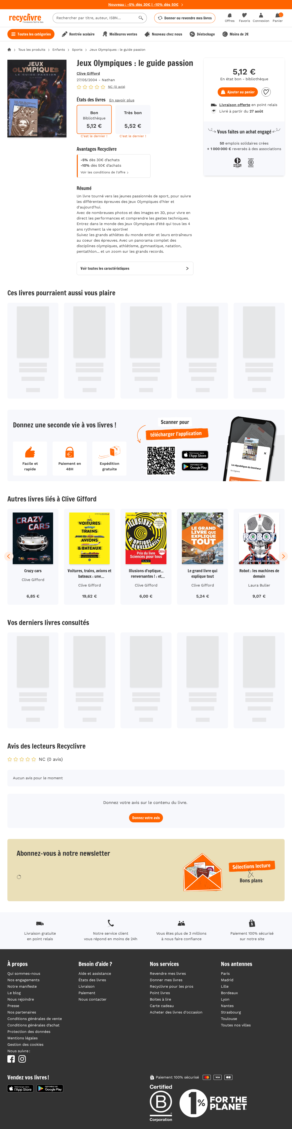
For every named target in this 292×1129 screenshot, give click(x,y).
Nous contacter (92, 999)
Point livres (160, 993)
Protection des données (28, 1031)
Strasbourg (231, 1012)
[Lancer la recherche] (141, 18)
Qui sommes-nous (23, 973)
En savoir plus (121, 100)
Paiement (86, 993)
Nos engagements (23, 980)
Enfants (58, 49)
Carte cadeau (162, 1006)
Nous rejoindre (20, 999)
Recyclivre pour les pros (171, 986)
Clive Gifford (88, 73)
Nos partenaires (21, 1012)
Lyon (225, 999)
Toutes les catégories (34, 34)
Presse (13, 1006)
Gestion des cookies (25, 1044)
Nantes (227, 1006)
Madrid (227, 980)
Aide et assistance (94, 973)
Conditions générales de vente (34, 1018)
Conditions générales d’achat (33, 1025)
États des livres (92, 980)
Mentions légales (22, 1038)
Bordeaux (229, 993)
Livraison (86, 986)
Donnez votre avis (146, 817)
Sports (77, 49)
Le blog (14, 993)
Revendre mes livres (168, 973)
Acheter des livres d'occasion (176, 1012)
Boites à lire (160, 999)
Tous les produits (31, 49)
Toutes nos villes (236, 1025)
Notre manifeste (22, 986)
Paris (225, 973)
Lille (225, 986)
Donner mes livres (166, 980)
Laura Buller (259, 585)
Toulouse (229, 1018)
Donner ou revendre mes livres (188, 18)
